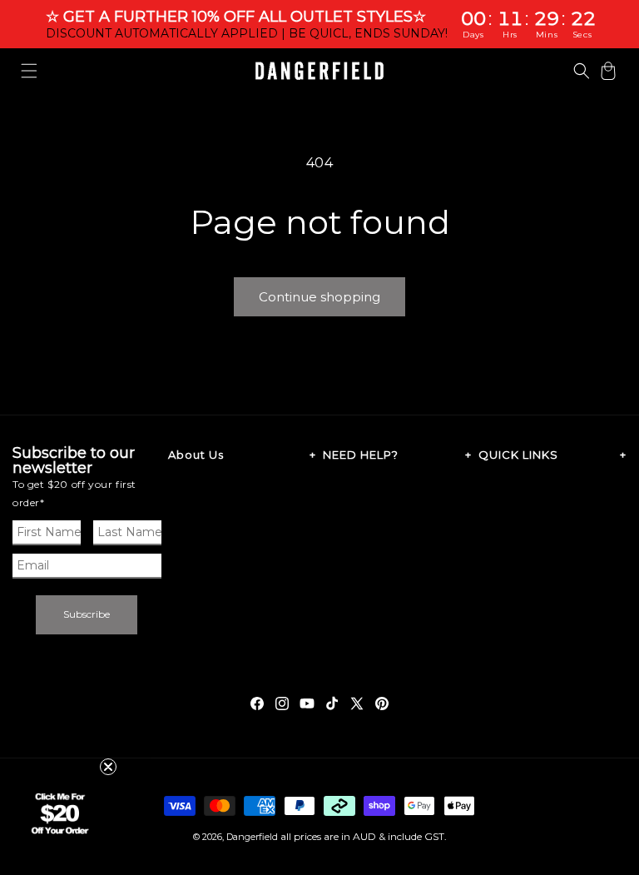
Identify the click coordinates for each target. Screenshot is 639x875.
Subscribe (86, 614)
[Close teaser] (108, 766)
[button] (29, 71)
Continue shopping (319, 297)
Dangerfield (252, 837)
